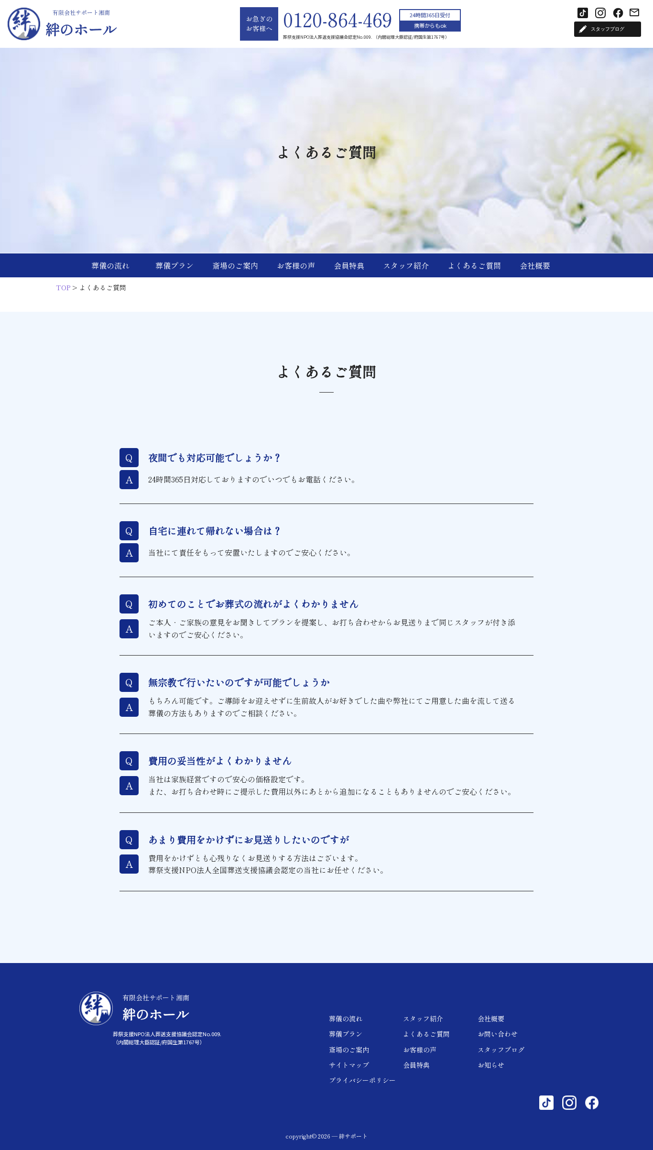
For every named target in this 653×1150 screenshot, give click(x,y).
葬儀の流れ (110, 265)
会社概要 (535, 265)
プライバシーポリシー (362, 1080)
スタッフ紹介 (406, 265)
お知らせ (491, 1065)
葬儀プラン (174, 265)
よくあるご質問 (474, 265)
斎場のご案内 (235, 265)
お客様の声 (296, 265)
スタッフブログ (501, 1049)
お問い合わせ (498, 1034)
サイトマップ (349, 1065)
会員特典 (349, 265)
